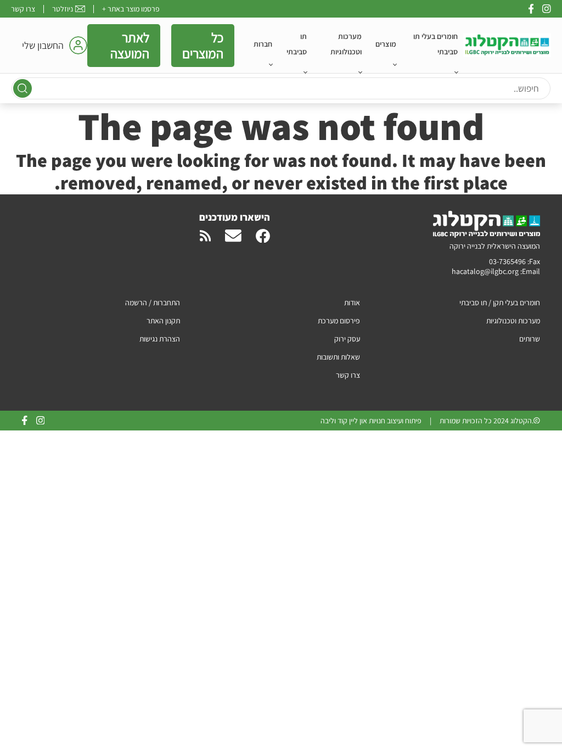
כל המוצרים (202, 45)
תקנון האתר (163, 321)
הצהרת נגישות (159, 339)
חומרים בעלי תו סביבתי (435, 44)
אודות (352, 302)
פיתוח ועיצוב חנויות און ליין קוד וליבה (371, 421)
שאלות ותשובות (338, 357)
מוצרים (385, 44)
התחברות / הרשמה (152, 302)
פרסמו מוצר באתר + (131, 9)
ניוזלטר (62, 9)
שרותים (529, 339)
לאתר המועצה (129, 45)
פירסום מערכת (339, 321)
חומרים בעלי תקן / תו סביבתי (499, 302)
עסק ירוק (347, 339)
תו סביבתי (296, 44)
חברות (263, 44)
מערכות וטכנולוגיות (346, 44)
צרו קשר (23, 9)
